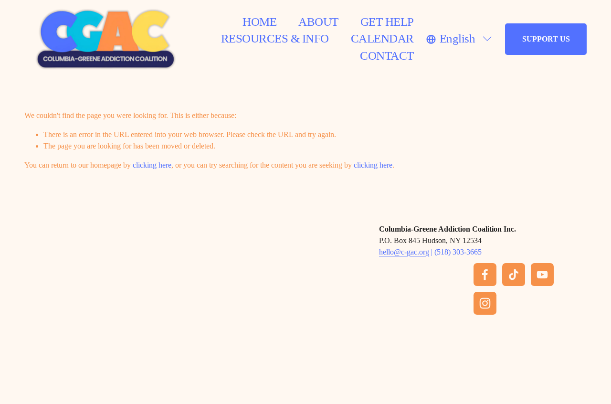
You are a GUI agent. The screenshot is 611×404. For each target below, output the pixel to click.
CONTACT (386, 55)
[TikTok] (513, 274)
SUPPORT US (546, 39)
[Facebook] (485, 274)
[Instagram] (485, 303)
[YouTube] (542, 274)
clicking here (152, 165)
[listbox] (459, 39)
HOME (259, 21)
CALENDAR (382, 38)
